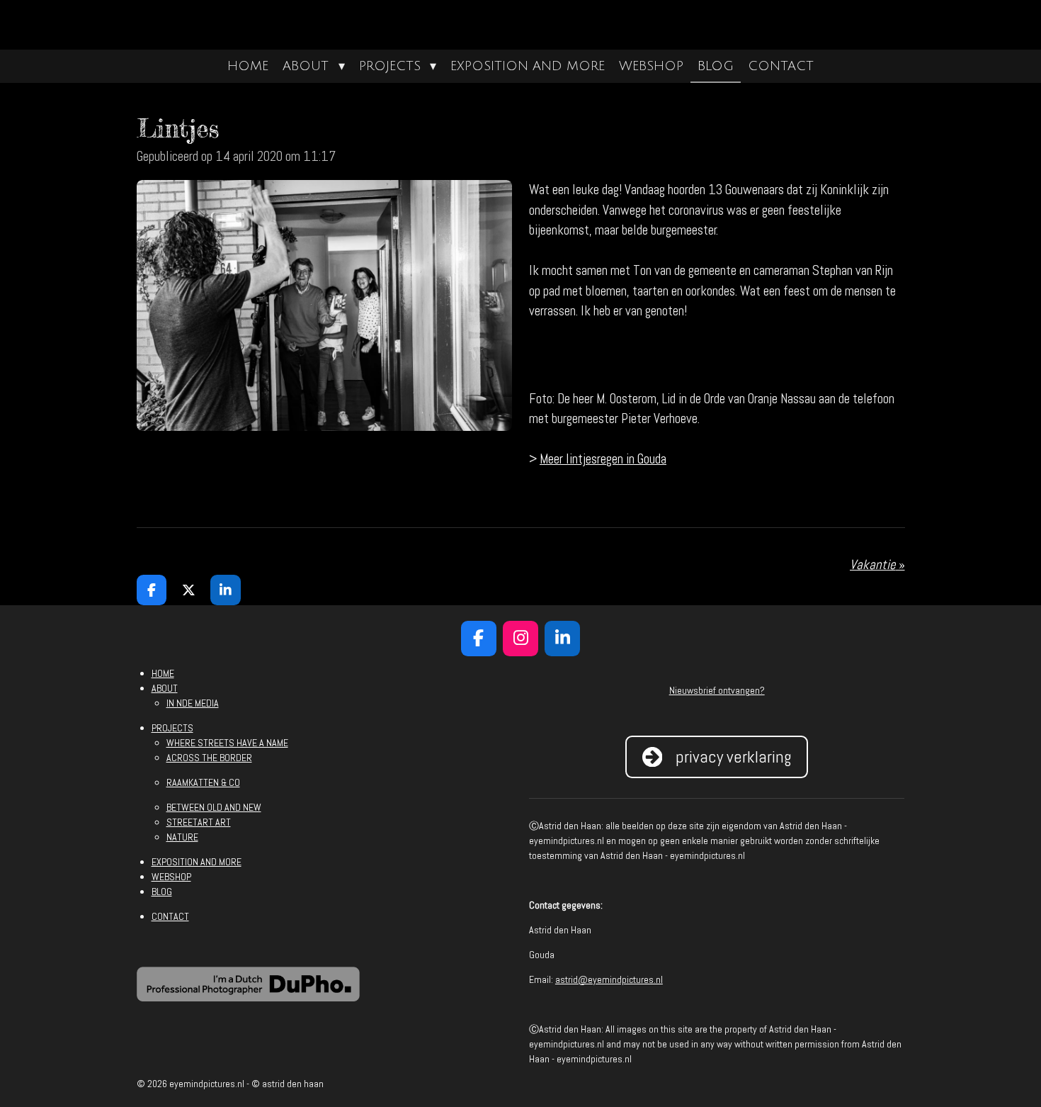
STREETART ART (198, 822)
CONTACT (170, 916)
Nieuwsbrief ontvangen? (717, 690)
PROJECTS (172, 727)
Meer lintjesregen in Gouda (603, 459)
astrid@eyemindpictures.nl (609, 979)
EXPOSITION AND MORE (196, 861)
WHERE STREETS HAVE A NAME (227, 742)
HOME (163, 673)
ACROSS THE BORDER (209, 757)
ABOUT (165, 688)
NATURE (182, 837)
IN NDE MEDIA (192, 703)
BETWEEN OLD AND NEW (213, 807)
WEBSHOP (171, 876)
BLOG (162, 891)
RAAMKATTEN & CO (203, 782)
